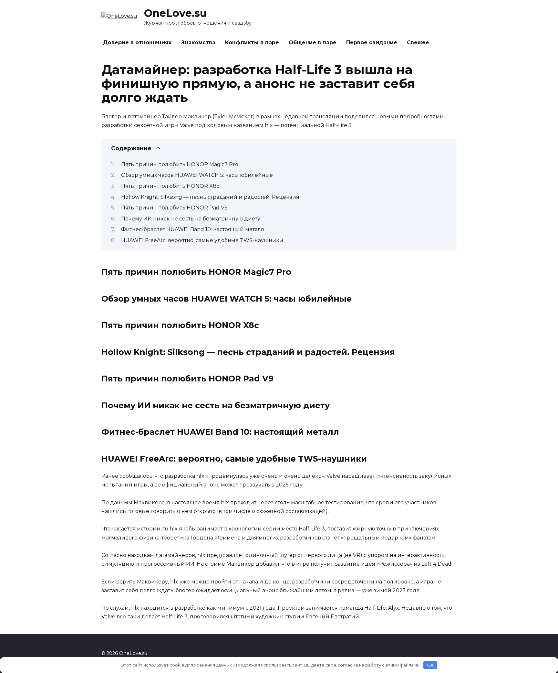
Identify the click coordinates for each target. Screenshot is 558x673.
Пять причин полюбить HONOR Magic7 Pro (179, 164)
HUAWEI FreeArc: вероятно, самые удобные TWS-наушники (202, 240)
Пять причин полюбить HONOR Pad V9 (174, 208)
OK (430, 665)
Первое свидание (371, 42)
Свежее (418, 42)
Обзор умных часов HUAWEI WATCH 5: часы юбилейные (197, 175)
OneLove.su (175, 13)
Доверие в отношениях (137, 42)
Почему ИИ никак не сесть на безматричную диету (190, 219)
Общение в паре (312, 42)
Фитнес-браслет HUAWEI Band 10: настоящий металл (192, 229)
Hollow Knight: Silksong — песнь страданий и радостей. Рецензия (210, 197)
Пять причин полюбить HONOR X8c (170, 186)
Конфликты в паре (252, 42)
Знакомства (198, 42)
